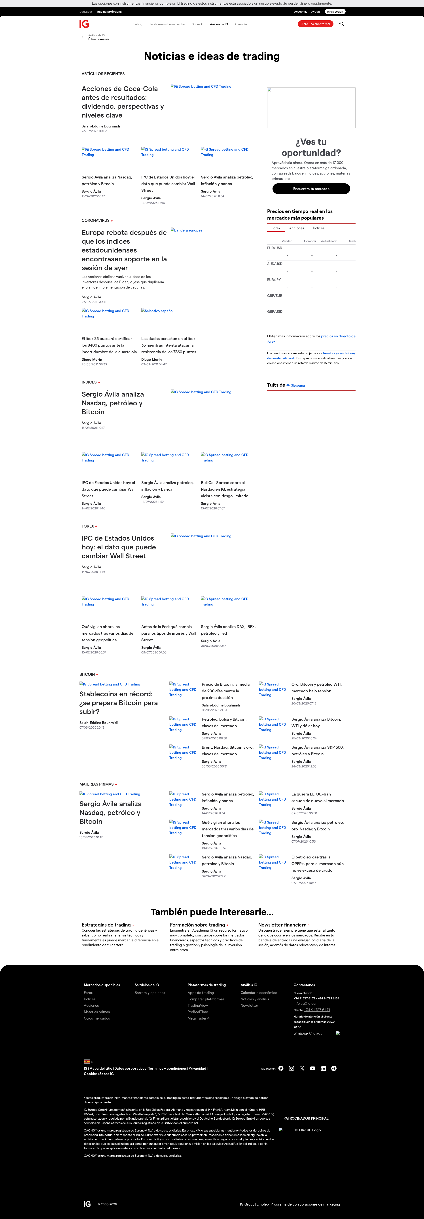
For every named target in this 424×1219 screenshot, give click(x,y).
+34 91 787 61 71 (317, 1010)
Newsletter (249, 1005)
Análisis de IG (219, 24)
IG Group (247, 1204)
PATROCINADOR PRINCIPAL (306, 1118)
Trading (137, 24)
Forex (88, 526)
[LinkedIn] (323, 1068)
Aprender (241, 24)
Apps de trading (201, 992)
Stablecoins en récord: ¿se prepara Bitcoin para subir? (119, 702)
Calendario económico (259, 992)
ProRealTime (198, 1012)
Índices (89, 382)
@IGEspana (295, 385)
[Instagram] (291, 1068)
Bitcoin (87, 674)
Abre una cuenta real (315, 24)
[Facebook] (281, 1068)
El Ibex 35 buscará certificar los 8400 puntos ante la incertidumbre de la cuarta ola (109, 345)
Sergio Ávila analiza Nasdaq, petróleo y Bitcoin (113, 402)
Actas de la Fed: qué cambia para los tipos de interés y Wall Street (168, 633)
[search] (341, 24)
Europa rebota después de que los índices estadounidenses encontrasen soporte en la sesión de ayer (124, 250)
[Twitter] (302, 1068)
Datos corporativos (130, 1068)
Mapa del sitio (100, 1068)
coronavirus (96, 220)
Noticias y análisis (255, 999)
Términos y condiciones (167, 1068)
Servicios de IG (147, 985)
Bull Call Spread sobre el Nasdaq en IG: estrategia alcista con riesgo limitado (224, 489)
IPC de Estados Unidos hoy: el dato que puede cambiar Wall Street (168, 183)
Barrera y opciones (150, 992)
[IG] (84, 24)
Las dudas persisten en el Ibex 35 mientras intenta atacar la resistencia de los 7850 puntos (168, 345)
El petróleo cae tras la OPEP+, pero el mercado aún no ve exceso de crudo (318, 863)
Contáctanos (304, 985)
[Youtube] (312, 1068)
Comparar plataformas (206, 999)
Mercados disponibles (102, 985)
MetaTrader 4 (199, 1018)
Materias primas (97, 784)
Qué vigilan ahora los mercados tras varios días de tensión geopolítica (107, 633)
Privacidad (197, 1068)
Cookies (90, 1073)
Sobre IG (197, 24)
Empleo (263, 1204)
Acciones (296, 228)
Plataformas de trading (207, 985)
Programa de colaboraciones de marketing (305, 1204)
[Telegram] (334, 1068)
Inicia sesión (335, 11)
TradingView (198, 1005)
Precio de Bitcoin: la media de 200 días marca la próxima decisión (226, 691)
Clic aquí (316, 1033)
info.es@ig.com (306, 1003)
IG (85, 1068)
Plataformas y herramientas (167, 24)
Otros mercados (97, 1018)
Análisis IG (249, 985)
